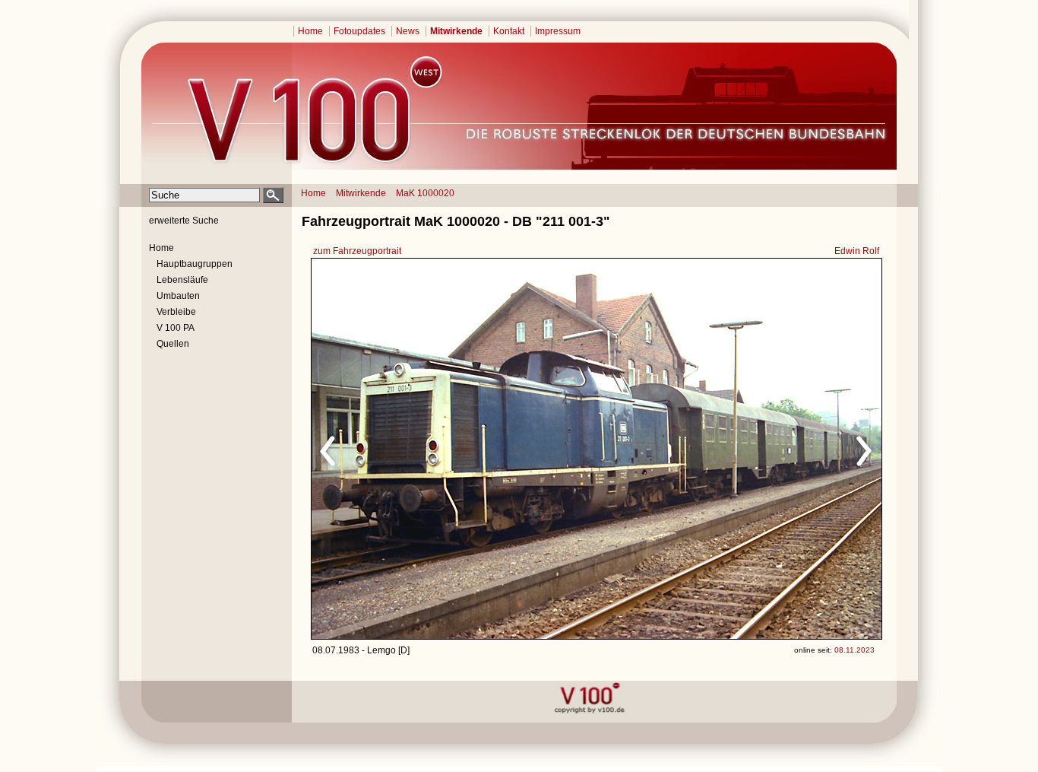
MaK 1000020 (425, 193)
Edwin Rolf (856, 251)
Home (310, 31)
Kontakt (508, 31)
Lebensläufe (182, 280)
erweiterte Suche (184, 220)
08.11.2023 (854, 650)
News (407, 31)
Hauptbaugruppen (195, 264)
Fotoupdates (359, 31)
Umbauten (178, 296)
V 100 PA (176, 327)
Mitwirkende (456, 31)
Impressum (558, 31)
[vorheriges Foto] (457, 449)
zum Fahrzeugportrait (357, 251)
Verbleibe (176, 312)
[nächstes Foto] (730, 449)
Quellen (173, 343)
